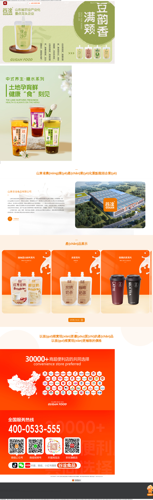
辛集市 (92, 499)
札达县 (57, 499)
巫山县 (79, 499)
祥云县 (117, 499)
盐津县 (42, 499)
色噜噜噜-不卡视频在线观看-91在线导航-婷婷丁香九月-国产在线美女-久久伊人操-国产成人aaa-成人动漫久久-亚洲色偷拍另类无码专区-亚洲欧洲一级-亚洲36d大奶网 (30, 0)
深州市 (101, 499)
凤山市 (131, 499)
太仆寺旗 (61, 499)
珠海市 (23, 499)
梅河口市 (8, 499)
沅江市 (51, 499)
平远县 (67, 499)
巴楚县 (29, 499)
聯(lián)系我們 (121, 2)
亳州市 (110, 499)
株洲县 (89, 499)
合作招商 (108, 2)
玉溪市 (54, 499)
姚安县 (26, 499)
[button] (7, 62)
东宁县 (70, 499)
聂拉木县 (32, 499)
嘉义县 (39, 499)
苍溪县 (95, 499)
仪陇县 (76, 499)
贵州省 (17, 499)
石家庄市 (85, 499)
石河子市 (113, 499)
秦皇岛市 (48, 499)
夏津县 (107, 499)
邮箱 (14, 499)
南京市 (20, 499)
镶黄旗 (98, 499)
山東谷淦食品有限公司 (64, 476)
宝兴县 (120, 499)
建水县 (126, 499)
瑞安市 (104, 499)
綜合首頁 (66, 2)
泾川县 (36, 499)
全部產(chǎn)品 (75, 320)
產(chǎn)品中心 (80, 2)
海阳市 (12, 499)
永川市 (123, 499)
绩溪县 (82, 499)
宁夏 (128, 499)
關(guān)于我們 (94, 2)
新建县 (45, 499)
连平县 (73, 499)
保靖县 (64, 499)
